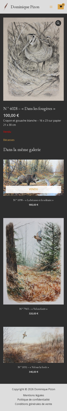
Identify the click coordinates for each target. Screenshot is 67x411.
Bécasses (8, 140)
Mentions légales (33, 395)
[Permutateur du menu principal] (51, 6)
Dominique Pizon (25, 7)
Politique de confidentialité (33, 399)
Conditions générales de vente (33, 404)
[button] (58, 23)
